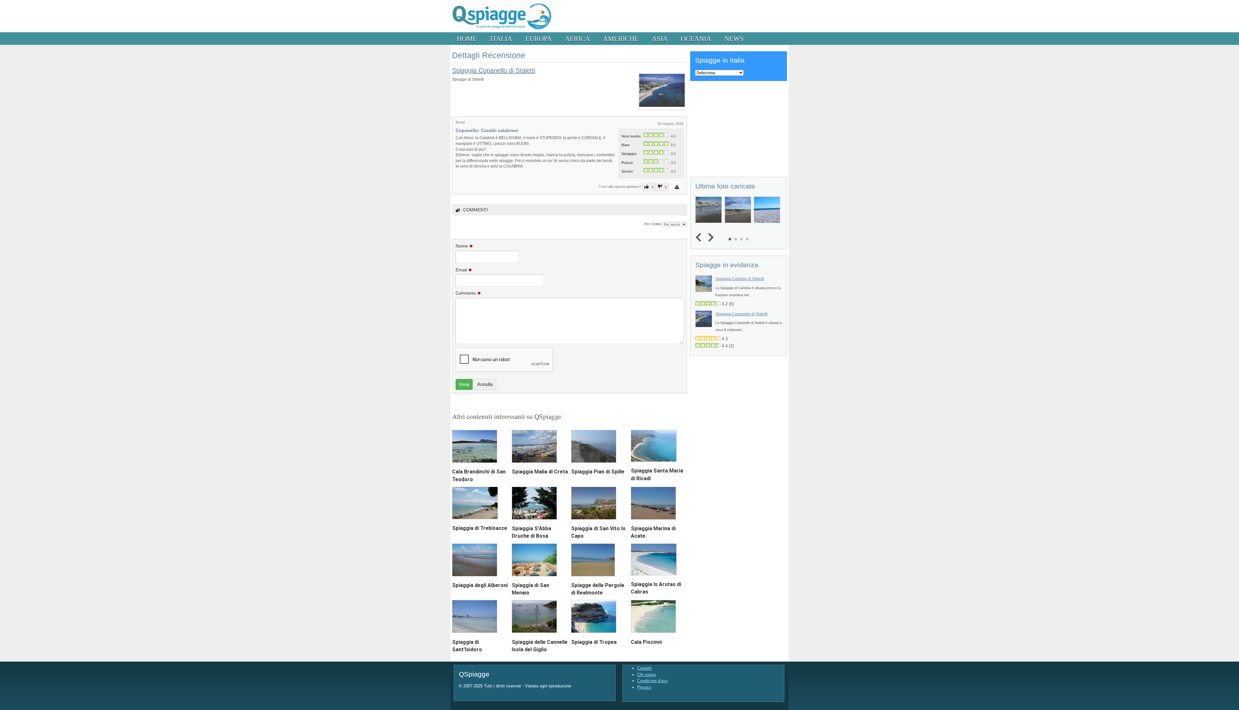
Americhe (621, 38)
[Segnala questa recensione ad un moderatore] (677, 187)
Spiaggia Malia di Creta (540, 472)
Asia (660, 38)
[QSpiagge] (501, 30)
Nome (462, 246)
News (734, 38)
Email (461, 269)
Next (709, 237)
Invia (464, 384)
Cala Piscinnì (646, 642)
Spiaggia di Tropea (594, 642)
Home (467, 38)
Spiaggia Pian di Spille (597, 472)
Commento (466, 293)
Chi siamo (646, 674)
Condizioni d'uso (652, 680)
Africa (577, 38)
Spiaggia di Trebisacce (479, 528)
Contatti (644, 668)
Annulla (485, 384)
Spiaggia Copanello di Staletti (493, 70)
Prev (700, 237)
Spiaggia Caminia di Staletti (739, 279)
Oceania (696, 38)
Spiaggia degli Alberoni (480, 585)
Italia (501, 38)
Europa (538, 38)
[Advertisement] (738, 127)
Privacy (644, 687)
